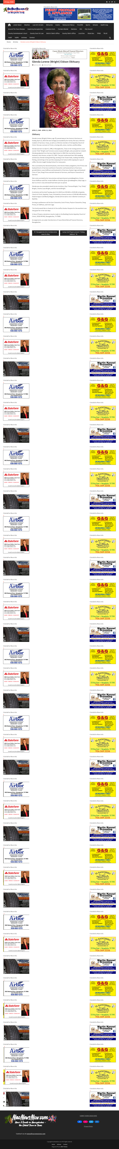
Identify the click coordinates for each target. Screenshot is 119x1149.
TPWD (99, 33)
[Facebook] (107, 2)
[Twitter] (112, 2)
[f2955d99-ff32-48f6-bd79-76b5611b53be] (16, 66)
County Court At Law (37, 33)
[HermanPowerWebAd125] (16, 110)
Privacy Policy (88, 1126)
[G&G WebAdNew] (103, 66)
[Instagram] (109, 2)
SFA (81, 29)
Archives (24, 38)
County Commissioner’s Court (17, 33)
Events (58, 25)
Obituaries (49, 25)
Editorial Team (47, 65)
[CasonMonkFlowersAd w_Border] (59, 58)
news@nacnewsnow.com (36, 1134)
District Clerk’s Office (53, 33)
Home (53, 1144)
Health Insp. (104, 25)
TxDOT (10, 38)
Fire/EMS (80, 25)
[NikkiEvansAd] (16, 88)
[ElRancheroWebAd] (103, 88)
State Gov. (91, 33)
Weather (27, 25)
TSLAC (105, 33)
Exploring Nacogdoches (35, 29)
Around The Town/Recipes (16, 29)
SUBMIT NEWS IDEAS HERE (88, 1116)
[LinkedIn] (115, 2)
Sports (88, 25)
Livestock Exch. (50, 29)
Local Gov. (81, 33)
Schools (95, 25)
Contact (32, 38)
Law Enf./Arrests (38, 25)
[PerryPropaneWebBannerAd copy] (78, 14)
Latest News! (17, 25)
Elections (74, 29)
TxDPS (17, 38)
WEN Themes (64, 1147)
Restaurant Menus (68, 25)
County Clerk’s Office (69, 33)
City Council (88, 29)
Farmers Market (63, 29)
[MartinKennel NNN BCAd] (103, 110)
